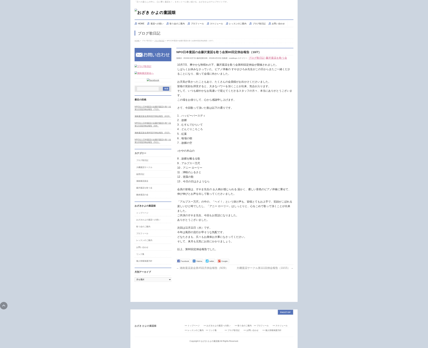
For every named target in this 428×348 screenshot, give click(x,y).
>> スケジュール (280, 326)
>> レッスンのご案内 (194, 330)
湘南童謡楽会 (142, 181)
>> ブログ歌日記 (232, 330)
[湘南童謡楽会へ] (144, 73)
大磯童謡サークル (144, 167)
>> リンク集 (211, 330)
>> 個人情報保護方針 (271, 330)
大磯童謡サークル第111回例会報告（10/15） (265, 268)
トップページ (142, 213)
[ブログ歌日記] (143, 66)
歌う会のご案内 (143, 226)
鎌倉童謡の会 (142, 195)
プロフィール (142, 233)
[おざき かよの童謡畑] (155, 12)
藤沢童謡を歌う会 (276, 57)
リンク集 (140, 254)
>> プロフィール (261, 326)
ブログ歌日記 (257, 57)
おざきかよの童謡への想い (148, 220)
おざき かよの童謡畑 (210, 341)
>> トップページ (192, 326)
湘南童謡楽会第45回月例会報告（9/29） (202, 268)
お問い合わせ (142, 247)
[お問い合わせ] (153, 59)
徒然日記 (140, 174)
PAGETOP (285, 312)
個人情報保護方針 (144, 261)
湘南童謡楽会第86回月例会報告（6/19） (153, 116)
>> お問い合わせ (251, 330)
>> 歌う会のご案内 (243, 326)
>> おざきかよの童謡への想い (218, 326)
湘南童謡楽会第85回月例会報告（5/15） (153, 133)
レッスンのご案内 (144, 240)
